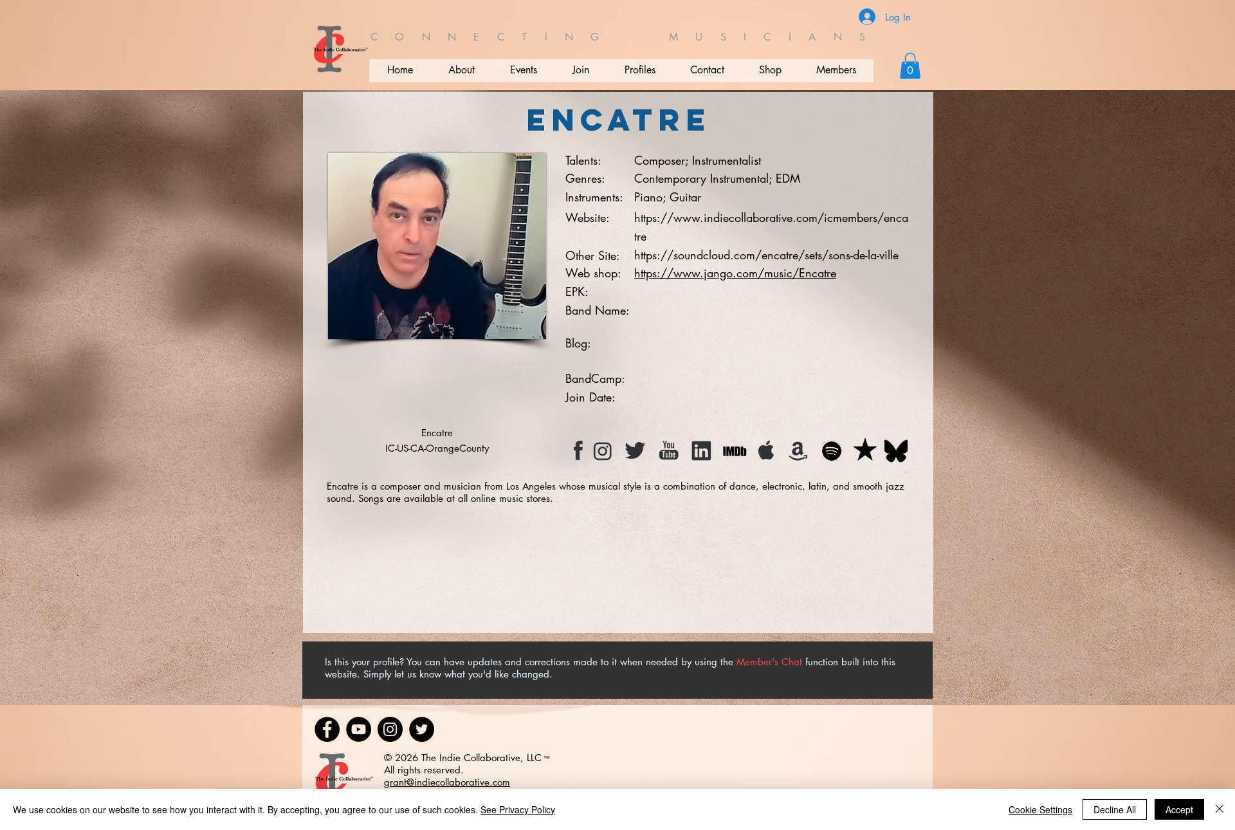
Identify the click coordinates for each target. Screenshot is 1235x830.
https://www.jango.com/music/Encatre (735, 273)
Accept (1179, 809)
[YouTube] (358, 729)
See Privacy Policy (517, 809)
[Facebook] (327, 729)
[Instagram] (390, 729)
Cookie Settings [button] (1040, 809)
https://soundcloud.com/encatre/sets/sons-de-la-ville (766, 255)
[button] (910, 66)
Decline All (1114, 809)
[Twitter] (421, 729)
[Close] (1219, 809)
